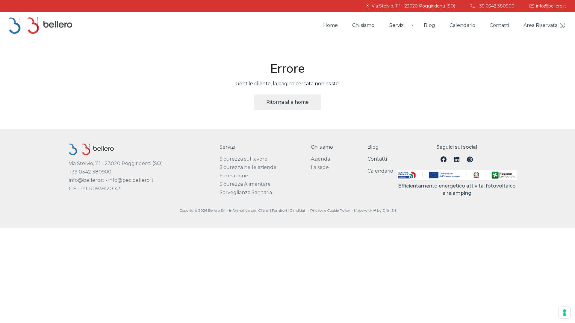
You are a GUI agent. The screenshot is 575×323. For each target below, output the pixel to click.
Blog (429, 25)
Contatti (499, 25)
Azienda (320, 159)
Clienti (263, 210)
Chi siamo (363, 25)
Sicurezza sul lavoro (243, 159)
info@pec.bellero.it (131, 180)
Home (330, 25)
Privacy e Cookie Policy (330, 210)
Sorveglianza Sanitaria (246, 192)
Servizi (227, 147)
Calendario (462, 25)
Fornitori (279, 210)
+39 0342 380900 (495, 6)
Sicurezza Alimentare (245, 184)
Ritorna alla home (287, 102)
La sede (320, 167)
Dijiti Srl (389, 210)
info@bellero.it (550, 6)
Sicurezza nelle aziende (248, 167)
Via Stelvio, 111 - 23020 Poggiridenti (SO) (412, 6)
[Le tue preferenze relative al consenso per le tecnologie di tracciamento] (564, 312)
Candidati (298, 210)
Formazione (234, 176)
